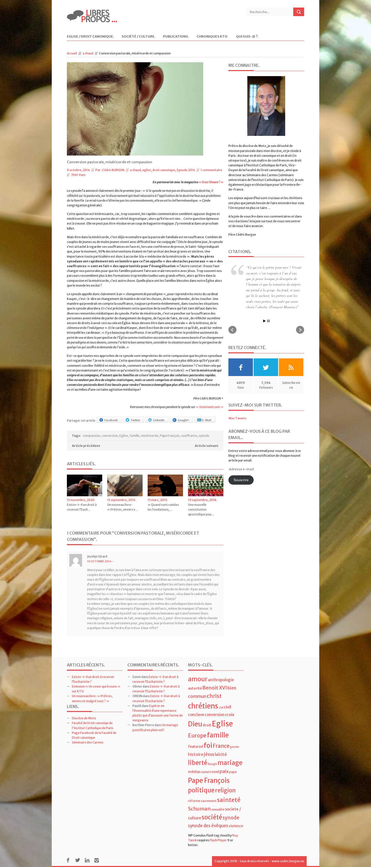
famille (134, 436)
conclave (196, 714)
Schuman (199, 809)
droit (207, 725)
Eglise (123, 436)
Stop (268, 299)
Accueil (72, 53)
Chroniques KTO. (212, 37)
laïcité (221, 754)
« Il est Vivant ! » (211, 182)
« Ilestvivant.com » (209, 407)
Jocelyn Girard (97, 556)
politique (201, 790)
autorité (195, 688)
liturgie (212, 764)
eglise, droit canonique (158, 170)
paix (224, 771)
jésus (209, 754)
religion (225, 790)
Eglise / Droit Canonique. (90, 37)
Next (300, 309)
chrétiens (203, 706)
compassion (91, 436)
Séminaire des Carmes (87, 742)
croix (229, 714)
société (212, 817)
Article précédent (86, 446)
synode (204, 436)
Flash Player (218, 840)
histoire (195, 754)
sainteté (229, 799)
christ (214, 696)
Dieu (195, 724)
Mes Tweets (237, 397)
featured (195, 746)
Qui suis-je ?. (247, 37)
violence (236, 826)
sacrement (209, 801)
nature (206, 772)
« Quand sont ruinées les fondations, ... (163, 507)
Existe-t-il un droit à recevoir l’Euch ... (82, 507)
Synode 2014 (186, 170)
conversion (110, 436)
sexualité (218, 809)
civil (227, 706)
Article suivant (206, 446)
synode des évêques (208, 825)
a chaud (88, 53)
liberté (197, 763)
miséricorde (149, 436)
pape (233, 772)
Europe (197, 735)
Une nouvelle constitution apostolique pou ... (201, 509)
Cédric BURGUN (113, 170)
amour (197, 679)
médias (194, 771)
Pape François (170, 436)
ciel (221, 707)
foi (208, 745)
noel (215, 771)
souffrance (189, 436)
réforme (194, 801)
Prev (232, 309)
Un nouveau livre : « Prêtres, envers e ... (122, 507)
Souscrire (241, 458)
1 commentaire (211, 170)
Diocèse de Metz (84, 718)
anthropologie (221, 679)
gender (234, 747)
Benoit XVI (214, 688)
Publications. (176, 37)
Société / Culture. (138, 37)
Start (264, 299)
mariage (230, 763)
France (221, 746)
